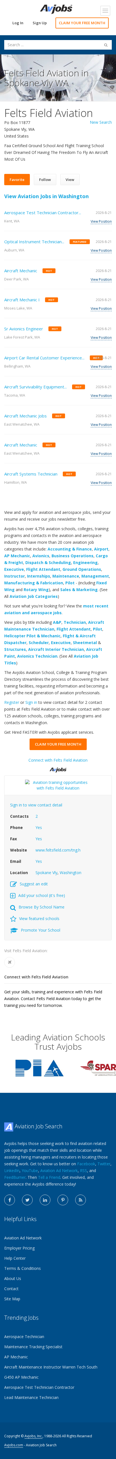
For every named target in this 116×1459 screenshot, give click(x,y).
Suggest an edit (34, 884)
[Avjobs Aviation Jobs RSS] (80, 1200)
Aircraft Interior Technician (56, 649)
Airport (101, 549)
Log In (17, 22)
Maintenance (65, 576)
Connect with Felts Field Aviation (58, 760)
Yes (38, 827)
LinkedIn (11, 1170)
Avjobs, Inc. (33, 1436)
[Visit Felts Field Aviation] (9, 962)
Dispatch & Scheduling (48, 562)
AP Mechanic (17, 555)
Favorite (17, 179)
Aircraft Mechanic (20, 270)
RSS (83, 1170)
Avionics (40, 555)
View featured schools (39, 918)
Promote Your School (40, 930)
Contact (11, 1288)
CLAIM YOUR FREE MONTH (82, 22)
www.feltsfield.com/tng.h (58, 850)
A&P (57, 622)
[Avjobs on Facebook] (9, 1200)
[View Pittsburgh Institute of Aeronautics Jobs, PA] (39, 1067)
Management (95, 576)
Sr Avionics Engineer (23, 328)
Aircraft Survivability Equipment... (35, 387)
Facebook (86, 1163)
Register (11, 702)
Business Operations (72, 555)
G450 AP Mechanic (21, 1377)
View (70, 179)
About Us (12, 1278)
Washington (70, 872)
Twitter (103, 1163)
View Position (101, 221)
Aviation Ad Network (59, 1170)
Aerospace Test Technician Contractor (39, 1387)
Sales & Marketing (79, 589)
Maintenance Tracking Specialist (33, 1346)
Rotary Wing (36, 589)
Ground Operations (82, 569)
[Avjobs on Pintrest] (62, 1200)
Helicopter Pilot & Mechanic (32, 635)
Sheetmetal (85, 642)
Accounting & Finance (70, 549)
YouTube (30, 1170)
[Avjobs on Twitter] (27, 1200)
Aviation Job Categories (34, 596)
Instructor (14, 576)
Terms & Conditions (22, 1268)
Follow (45, 179)
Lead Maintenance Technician (31, 1397)
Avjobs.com (13, 1445)
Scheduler (39, 642)
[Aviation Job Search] (56, 9)
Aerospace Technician (24, 1336)
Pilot (70, 582)
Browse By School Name (41, 907)
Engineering (85, 562)
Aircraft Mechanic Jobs (25, 416)
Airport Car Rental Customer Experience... (44, 358)
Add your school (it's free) (41, 895)
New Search (101, 122)
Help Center (15, 1258)
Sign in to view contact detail (36, 805)
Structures (15, 649)
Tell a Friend (49, 1177)
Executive (14, 569)
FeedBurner (15, 1177)
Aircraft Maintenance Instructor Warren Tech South (50, 1367)
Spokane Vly (46, 872)
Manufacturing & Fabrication (33, 582)
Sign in (31, 702)
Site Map (12, 1298)
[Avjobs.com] (58, 767)
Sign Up (40, 22)
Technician (75, 622)
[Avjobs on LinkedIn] (45, 1200)
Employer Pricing (19, 1248)
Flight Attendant (43, 569)
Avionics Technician (37, 656)
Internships (38, 576)
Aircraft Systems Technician (30, 474)
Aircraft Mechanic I (22, 299)
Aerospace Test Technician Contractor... (42, 212)
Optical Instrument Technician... (34, 241)
